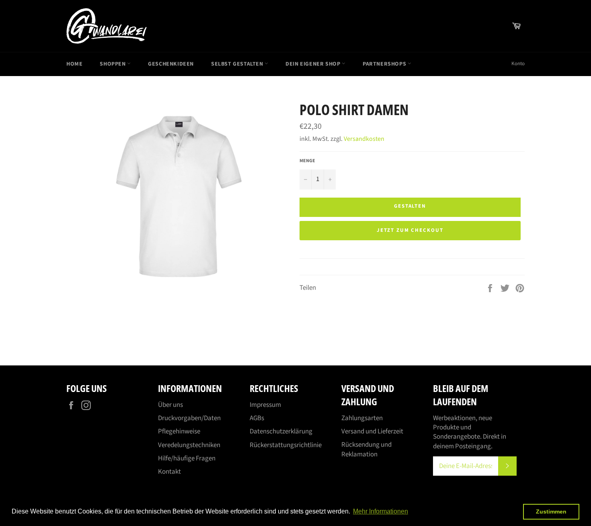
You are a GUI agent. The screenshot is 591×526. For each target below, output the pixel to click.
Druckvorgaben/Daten (189, 418)
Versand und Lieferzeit (372, 431)
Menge (307, 161)
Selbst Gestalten (238, 64)
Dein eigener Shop (313, 64)
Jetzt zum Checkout (410, 230)
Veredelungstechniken (189, 445)
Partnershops (385, 64)
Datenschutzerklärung (281, 431)
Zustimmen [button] (551, 511)
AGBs (257, 418)
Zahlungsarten (362, 418)
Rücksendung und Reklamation (366, 449)
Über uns (170, 405)
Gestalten (410, 206)
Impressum (265, 405)
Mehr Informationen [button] (380, 511)
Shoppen (113, 64)
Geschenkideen (171, 64)
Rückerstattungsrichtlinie (286, 445)
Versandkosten (364, 138)
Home (74, 64)
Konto (518, 63)
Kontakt (169, 471)
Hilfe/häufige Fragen (186, 458)
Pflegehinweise (179, 431)
